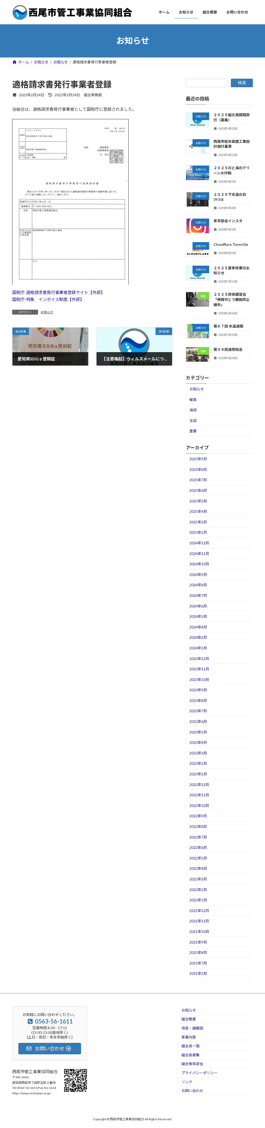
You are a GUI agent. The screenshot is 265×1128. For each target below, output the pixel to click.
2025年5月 (198, 501)
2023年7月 (198, 711)
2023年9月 (198, 690)
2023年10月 (199, 679)
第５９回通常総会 (228, 349)
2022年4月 (198, 868)
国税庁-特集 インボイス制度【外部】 (48, 299)
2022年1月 (198, 900)
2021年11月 (199, 921)
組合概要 (188, 1019)
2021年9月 (198, 942)
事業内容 (188, 1037)
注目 (193, 420)
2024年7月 (198, 595)
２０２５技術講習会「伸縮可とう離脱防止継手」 (232, 299)
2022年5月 (198, 858)
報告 (193, 399)
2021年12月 (199, 910)
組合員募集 (190, 1054)
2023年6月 (198, 721)
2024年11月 (199, 553)
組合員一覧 (190, 1046)
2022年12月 (199, 784)
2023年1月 (198, 774)
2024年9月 (198, 574)
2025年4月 (198, 511)
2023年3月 (198, 753)
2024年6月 (198, 606)
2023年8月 (198, 700)
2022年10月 (199, 805)
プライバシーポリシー (199, 1073)
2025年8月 (198, 469)
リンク (186, 1081)
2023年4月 (198, 742)
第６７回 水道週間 (228, 326)
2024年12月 (199, 543)
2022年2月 (198, 889)
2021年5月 (198, 973)
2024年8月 (198, 585)
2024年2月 (198, 637)
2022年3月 (198, 879)
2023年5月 (198, 732)
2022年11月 (199, 795)
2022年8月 (198, 826)
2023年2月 (198, 763)
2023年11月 (199, 669)
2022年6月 (198, 847)
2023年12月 (199, 658)
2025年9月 (198, 459)
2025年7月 (198, 480)
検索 (242, 82)
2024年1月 (198, 648)
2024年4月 (198, 627)
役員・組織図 (192, 1028)
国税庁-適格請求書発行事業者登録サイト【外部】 (58, 292)
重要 (193, 431)
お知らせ (47, 312)
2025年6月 (198, 490)
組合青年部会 (192, 1064)
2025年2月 (198, 522)
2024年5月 (198, 616)
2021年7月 (198, 963)
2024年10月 (199, 564)
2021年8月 (198, 952)
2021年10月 (199, 931)
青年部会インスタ (228, 221)
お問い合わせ (192, 1090)
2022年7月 (198, 837)
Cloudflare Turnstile (231, 244)
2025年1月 (198, 532)
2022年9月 (198, 816)
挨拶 (193, 410)
